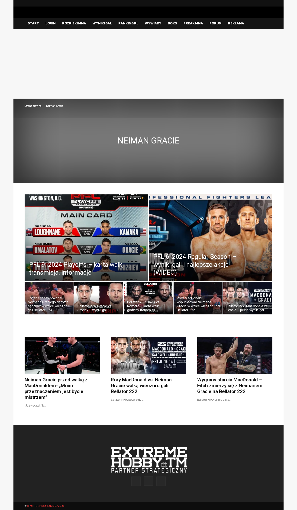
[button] (266, 23)
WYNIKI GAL (102, 23)
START (33, 23)
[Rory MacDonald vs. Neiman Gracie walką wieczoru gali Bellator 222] (148, 355)
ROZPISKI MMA (74, 23)
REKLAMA (236, 23)
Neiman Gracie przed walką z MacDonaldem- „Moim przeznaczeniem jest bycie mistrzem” (56, 388)
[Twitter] (268, 3)
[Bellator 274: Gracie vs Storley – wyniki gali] (98, 299)
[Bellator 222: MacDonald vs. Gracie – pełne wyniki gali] (247, 299)
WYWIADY (153, 23)
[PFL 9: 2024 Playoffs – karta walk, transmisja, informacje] (86, 248)
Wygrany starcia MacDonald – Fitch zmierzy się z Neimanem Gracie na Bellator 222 (229, 385)
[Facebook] (254, 3)
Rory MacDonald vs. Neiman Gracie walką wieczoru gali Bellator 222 (141, 385)
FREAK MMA (193, 23)
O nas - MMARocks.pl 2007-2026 (45, 505)
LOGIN (50, 23)
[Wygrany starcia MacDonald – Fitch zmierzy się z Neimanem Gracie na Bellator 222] (234, 355)
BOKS (172, 23)
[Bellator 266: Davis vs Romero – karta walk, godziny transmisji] (148, 299)
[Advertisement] (148, 63)
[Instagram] (261, 3)
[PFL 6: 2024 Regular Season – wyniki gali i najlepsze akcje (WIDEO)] (210, 248)
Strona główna (33, 105)
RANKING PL (128, 23)
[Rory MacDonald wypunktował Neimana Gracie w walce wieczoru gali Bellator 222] (198, 299)
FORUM (216, 23)
